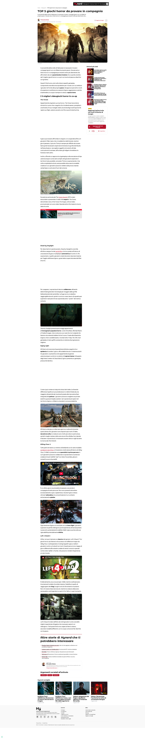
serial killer (59, 251)
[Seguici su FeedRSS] (55, 717)
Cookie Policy (44, 723)
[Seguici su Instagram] (45, 717)
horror (49, 675)
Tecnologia (102, 4)
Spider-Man (45, 656)
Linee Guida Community (90, 710)
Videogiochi (86, 4)
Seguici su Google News (90, 714)
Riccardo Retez (45, 19)
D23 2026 (44, 651)
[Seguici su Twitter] (52, 717)
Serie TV (97, 4)
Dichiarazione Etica (65, 717)
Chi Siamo (63, 710)
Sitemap (87, 713)
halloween (43, 675)
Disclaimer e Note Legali (66, 718)
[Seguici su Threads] (41, 717)
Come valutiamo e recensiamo (67, 715)
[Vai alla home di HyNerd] (78, 4)
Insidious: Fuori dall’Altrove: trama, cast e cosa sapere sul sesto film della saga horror (63, 699)
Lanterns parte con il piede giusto (50, 649)
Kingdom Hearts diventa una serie (50, 645)
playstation (55, 675)
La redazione (63, 711)
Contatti (62, 713)
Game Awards (63, 197)
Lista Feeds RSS (88, 711)
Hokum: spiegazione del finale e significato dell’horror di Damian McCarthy (81, 699)
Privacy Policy (38, 723)
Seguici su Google (89, 715)
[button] (61, 182)
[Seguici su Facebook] (37, 717)
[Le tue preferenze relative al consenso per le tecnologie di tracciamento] (2, 737)
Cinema (92, 4)
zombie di (47, 450)
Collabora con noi (64, 714)
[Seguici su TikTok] (48, 717)
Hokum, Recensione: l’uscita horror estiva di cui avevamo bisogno (98, 698)
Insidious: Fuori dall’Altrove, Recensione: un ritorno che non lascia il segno (46, 699)
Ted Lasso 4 (45, 654)
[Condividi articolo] (106, 20)
